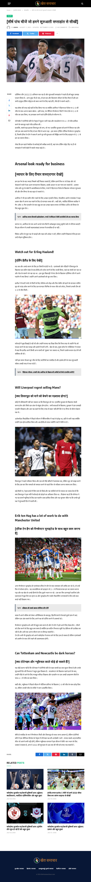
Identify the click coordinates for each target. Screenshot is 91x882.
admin (15, 27)
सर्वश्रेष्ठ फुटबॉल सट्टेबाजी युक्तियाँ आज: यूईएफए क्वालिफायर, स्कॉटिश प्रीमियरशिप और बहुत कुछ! (25, 794)
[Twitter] (9, 105)
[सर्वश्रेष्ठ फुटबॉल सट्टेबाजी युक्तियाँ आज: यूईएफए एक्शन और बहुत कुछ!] (65, 813)
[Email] (9, 120)
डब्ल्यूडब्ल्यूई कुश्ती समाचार (46, 868)
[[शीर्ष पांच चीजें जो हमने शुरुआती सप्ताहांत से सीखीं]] (45, 64)
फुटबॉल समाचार (19, 868)
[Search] (82, 3)
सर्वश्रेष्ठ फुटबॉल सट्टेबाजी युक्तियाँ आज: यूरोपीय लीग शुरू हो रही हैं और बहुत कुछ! (24, 827)
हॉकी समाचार (72, 868)
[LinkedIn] (9, 110)
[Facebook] (9, 100)
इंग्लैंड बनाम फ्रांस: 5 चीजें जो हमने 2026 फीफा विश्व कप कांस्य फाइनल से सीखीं (64, 794)
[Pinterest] (9, 115)
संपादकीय (10, 16)
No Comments (62, 27)
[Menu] (9, 3)
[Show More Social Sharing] (57, 33)
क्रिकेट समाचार (31, 868)
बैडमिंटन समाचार (61, 868)
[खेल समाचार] (45, 3)
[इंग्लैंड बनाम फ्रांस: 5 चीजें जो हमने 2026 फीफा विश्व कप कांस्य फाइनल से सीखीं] (65, 779)
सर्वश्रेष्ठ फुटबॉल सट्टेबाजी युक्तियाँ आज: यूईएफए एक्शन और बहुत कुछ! (65, 827)
